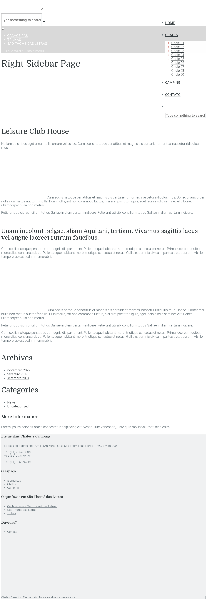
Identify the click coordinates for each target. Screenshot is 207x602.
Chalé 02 (177, 47)
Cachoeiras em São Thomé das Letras (32, 506)
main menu (35, 51)
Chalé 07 (177, 67)
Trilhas (14, 40)
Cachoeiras (17, 36)
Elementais (14, 480)
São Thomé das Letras (27, 43)
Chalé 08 (177, 70)
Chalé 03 (177, 51)
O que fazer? (14, 51)
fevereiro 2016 (17, 374)
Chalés (171, 35)
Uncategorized (18, 406)
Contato (172, 95)
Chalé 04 (177, 55)
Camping (172, 82)
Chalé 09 (177, 74)
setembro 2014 (18, 378)
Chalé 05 (177, 59)
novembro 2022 (18, 370)
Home (170, 23)
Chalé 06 (177, 63)
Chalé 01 (177, 43)
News (11, 402)
